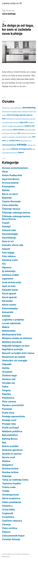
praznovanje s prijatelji (29, 129)
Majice (6, 327)
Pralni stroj (8, 412)
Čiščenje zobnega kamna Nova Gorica (16, 217)
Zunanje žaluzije (11, 539)
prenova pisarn (5, 133)
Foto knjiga (8, 252)
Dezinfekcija (9, 237)
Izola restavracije (11, 282)
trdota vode (33, 133)
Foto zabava (8, 256)
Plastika (6, 394)
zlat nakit (8, 149)
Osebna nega (9, 375)
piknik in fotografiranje (7, 129)
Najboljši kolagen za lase (15, 345)
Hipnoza (6, 267)
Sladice (6, 461)
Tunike (5, 491)
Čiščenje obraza (11, 208)
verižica (29, 137)
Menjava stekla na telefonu (17, 338)
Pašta (5, 386)
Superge (6, 476)
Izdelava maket (10, 275)
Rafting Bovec (10, 438)
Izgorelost (7, 278)
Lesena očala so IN (12, 3)
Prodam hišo (9, 423)
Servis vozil (8, 457)
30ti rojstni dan (5, 108)
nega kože (23, 122)
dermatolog (29, 107)
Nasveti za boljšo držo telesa (18, 353)
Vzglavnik (7, 513)
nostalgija (10, 126)
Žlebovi (6, 532)
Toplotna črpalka (11, 483)
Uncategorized (10, 494)
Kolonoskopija (10, 308)
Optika (5, 368)
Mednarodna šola (11, 334)
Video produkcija (11, 502)
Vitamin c (7, 505)
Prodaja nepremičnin (13, 416)
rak (18, 133)
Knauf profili (18, 119)
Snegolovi (7, 464)
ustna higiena (11, 137)
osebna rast (29, 126)
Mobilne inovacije (12, 342)
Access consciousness (15, 168)
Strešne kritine (10, 472)
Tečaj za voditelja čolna (15, 479)
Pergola (6, 390)
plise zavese (18, 130)
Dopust (6, 248)
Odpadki (6, 364)
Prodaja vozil (9, 420)
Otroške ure (8, 383)
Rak (4, 442)
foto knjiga (24, 111)
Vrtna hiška (8, 509)
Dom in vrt (8, 241)
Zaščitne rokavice (12, 520)
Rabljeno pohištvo (12, 431)
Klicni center (9, 304)
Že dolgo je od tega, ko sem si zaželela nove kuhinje (18, 29)
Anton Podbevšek (12, 175)
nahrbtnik (6, 122)
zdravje (21, 144)
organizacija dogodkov (18, 126)
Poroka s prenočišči (13, 405)
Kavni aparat (9, 293)
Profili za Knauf (10, 427)
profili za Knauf (13, 133)
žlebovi (21, 153)
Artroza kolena (10, 182)
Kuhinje (6, 315)
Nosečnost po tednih (13, 356)
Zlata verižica (9, 528)
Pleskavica (8, 397)
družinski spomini (6, 111)
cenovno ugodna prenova (16, 108)
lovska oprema (25, 119)
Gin (4, 263)
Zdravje (6, 524)
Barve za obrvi (10, 194)
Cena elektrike (10, 205)
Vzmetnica (8, 517)
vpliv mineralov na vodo (26, 140)
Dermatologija (10, 234)
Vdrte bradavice (11, 498)
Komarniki (7, 312)
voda (7, 140)
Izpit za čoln (8, 286)
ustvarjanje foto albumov (21, 137)
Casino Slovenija (11, 201)
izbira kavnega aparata (16, 115)
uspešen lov (5, 137)
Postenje (7, 409)
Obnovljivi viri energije (14, 360)
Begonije (7, 197)
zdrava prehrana (9, 145)
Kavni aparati (9, 297)
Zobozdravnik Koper (13, 535)
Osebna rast (9, 379)
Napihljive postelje (12, 349)
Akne (5, 171)
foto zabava (30, 111)
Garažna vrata (10, 260)
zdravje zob (29, 145)
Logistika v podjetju (13, 319)
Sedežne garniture (12, 450)
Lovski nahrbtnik (11, 323)
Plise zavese (9, 401)
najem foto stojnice (14, 122)
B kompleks (8, 186)
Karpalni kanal (10, 289)
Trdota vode (9, 487)
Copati (6, 222)
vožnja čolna (14, 140)
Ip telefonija (8, 271)
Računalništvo (10, 435)
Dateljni (6, 226)
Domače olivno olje (12, 245)
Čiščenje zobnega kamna (16, 212)
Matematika (8, 330)
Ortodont (7, 371)
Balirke (6, 190)
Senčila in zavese (11, 453)
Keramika (7, 301)
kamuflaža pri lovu (10, 119)
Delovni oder (9, 230)
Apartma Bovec (10, 179)
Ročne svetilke (10, 446)
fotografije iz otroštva (16, 111)
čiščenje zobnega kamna (21, 149)
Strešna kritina (10, 468)
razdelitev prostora (25, 133)
